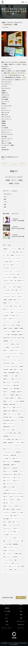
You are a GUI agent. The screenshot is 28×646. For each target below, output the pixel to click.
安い (4, 255)
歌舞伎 (4, 401)
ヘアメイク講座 (6, 334)
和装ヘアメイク (12, 318)
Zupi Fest (14, 493)
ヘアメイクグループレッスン (9, 452)
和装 (13, 325)
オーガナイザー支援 (19, 496)
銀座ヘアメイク (20, 331)
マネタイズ (13, 296)
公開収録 (12, 255)
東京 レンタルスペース (7, 461)
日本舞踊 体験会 (18, 553)
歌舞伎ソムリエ (21, 398)
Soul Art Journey (14, 366)
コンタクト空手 (6, 290)
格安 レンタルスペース (7, 477)
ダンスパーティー (19, 258)
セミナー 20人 (6, 531)
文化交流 (17, 344)
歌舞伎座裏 (22, 401)
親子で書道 (5, 417)
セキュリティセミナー (7, 528)
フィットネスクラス (17, 271)
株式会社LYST (19, 509)
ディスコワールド (14, 268)
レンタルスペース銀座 (7, 306)
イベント (14, 566)
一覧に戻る (14, 164)
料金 (8, 255)
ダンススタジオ (6, 296)
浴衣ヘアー (5, 318)
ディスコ (13, 293)
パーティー (5, 569)
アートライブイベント (15, 356)
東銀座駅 (5, 328)
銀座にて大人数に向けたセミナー (10, 157)
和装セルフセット (16, 480)
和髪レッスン (6, 394)
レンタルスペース (6, 563)
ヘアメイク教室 (6, 356)
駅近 (19, 566)
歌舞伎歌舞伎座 (17, 461)
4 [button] (15, 57)
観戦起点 (5, 442)
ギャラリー (5, 566)
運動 (16, 290)
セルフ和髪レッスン (7, 458)
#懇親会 (20, 180)
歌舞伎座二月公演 (6, 493)
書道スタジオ (13, 420)
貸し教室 (10, 328)
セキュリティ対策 (15, 525)
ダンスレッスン (11, 258)
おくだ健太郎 (6, 398)
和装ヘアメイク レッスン (19, 515)
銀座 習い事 (19, 391)
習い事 (12, 290)
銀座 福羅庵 (6, 518)
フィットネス (6, 274)
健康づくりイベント (7, 471)
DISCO (18, 293)
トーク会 (9, 401)
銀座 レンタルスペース (7, 382)
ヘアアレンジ (6, 353)
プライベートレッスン (13, 341)
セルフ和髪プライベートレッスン (9, 490)
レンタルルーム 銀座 (7, 515)
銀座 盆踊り (5, 388)
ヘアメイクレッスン (7, 321)
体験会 (17, 372)
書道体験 (20, 334)
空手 (14, 287)
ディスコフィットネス (7, 271)
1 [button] (12, 57)
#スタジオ (19, 177)
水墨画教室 (16, 328)
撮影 (5, 207)
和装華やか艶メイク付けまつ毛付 (9, 337)
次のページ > (22, 164)
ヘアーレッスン (20, 309)
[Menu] (25, 2)
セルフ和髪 (5, 261)
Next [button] (25, 44)
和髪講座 (12, 394)
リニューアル (13, 248)
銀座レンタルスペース (18, 299)
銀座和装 (13, 331)
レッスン (17, 264)
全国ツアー (13, 363)
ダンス (5, 196)
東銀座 (19, 248)
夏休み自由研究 (6, 420)
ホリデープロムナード (7, 385)
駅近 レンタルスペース (18, 477)
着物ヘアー (13, 312)
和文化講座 (18, 325)
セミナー (3, 158)
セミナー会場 (20, 420)
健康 (19, 474)
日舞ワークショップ (7, 556)
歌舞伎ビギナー (14, 464)
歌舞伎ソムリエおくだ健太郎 (9, 487)
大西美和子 (21, 366)
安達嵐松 (5, 372)
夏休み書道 (21, 417)
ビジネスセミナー (6, 512)
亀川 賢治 (14, 512)
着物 (18, 274)
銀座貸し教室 (13, 455)
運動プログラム (21, 280)
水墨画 (10, 369)
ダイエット (21, 283)
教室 (5, 199)
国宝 (9, 410)
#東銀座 (8, 180)
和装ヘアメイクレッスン (8, 448)
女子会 (21, 252)
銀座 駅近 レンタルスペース (9, 502)
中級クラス (22, 353)
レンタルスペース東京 (14, 347)
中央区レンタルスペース (15, 350)
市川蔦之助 (15, 556)
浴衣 (4, 264)
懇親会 (23, 566)
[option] (14, 43)
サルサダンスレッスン (20, 255)
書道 (13, 563)
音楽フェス (5, 496)
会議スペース (5, 350)
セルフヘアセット (18, 448)
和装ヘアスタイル (6, 325)
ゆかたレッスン (19, 315)
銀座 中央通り (16, 385)
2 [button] (13, 57)
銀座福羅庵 (5, 341)
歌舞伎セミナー (13, 398)
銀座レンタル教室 (17, 433)
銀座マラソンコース (19, 439)
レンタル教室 (6, 347)
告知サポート (13, 499)
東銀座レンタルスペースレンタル (9, 414)
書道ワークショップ (13, 417)
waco (19, 360)
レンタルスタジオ (6, 283)
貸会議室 (10, 299)
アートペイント (13, 360)
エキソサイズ (14, 283)
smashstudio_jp (20, 493)
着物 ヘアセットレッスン (18, 458)
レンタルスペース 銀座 (19, 442)
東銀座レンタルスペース (8, 302)
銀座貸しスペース (6, 379)
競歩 (13, 439)
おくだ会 (20, 410)
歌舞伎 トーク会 (6, 525)
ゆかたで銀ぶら (17, 382)
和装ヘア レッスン (18, 537)
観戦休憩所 (11, 442)
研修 (10, 566)
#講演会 (11, 183)
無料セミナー (16, 528)
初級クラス (5, 391)
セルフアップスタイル (7, 277)
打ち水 (11, 388)
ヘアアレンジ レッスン (7, 445)
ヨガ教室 (12, 344)
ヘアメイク (10, 287)
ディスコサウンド (6, 293)
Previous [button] (2, 44)
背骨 (15, 280)
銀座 (15, 560)
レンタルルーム (18, 302)
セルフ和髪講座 (12, 391)
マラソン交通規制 (6, 439)
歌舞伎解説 (5, 404)
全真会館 (19, 287)
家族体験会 (5, 375)
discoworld (16, 306)
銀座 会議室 (6, 509)
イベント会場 (15, 401)
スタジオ (17, 563)
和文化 (4, 287)
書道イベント (20, 414)
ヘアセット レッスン (7, 537)
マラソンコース (13, 436)
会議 (5, 204)
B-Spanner (11, 496)
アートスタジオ (6, 366)
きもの (20, 277)
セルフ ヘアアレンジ (14, 518)
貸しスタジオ (13, 274)
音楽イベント (6, 499)
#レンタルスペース (10, 177)
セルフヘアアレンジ (14, 353)
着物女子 (15, 277)
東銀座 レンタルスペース (8, 506)
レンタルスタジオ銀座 (7, 433)
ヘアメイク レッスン (18, 445)
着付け (12, 264)
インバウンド (6, 344)
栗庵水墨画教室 (12, 372)
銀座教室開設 (15, 544)
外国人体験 (5, 369)
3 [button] (14, 57)
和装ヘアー (11, 261)
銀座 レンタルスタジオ (7, 483)
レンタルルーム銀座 (13, 375)
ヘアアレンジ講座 (16, 321)
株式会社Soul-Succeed (7, 474)
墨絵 (21, 369)
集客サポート (19, 499)
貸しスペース (5, 360)
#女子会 (17, 183)
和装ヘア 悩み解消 (7, 521)
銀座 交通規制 (16, 388)
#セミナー (14, 180)
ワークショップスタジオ (8, 560)
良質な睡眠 (15, 471)
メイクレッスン (12, 309)
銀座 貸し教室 (12, 404)
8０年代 (11, 280)
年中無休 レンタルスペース (9, 547)
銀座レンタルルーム (7, 407)
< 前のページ (5, 164)
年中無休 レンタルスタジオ (9, 550)
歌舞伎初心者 (14, 410)
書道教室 (21, 328)
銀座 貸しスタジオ (7, 468)
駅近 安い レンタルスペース (8, 423)
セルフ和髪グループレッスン (9, 534)
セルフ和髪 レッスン (15, 531)
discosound (5, 280)
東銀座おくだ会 (19, 394)
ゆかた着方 (12, 315)
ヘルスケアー (21, 471)
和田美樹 (5, 299)
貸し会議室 (12, 509)
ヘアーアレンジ (6, 312)
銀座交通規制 (6, 436)
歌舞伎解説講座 (6, 464)
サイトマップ (21, 628)
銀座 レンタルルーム (7, 480)
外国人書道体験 (14, 334)
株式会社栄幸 (14, 468)
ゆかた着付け (6, 315)
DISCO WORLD (6, 268)
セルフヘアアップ (20, 312)
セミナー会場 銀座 (7, 544)
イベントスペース (20, 363)
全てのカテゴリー (8, 194)
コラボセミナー (20, 296)
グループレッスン (6, 331)
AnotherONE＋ (6, 455)
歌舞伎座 (5, 410)
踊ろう (21, 306)
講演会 (10, 569)
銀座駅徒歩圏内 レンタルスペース (9, 426)
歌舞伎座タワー (6, 248)
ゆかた (8, 264)
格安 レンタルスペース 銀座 (8, 429)
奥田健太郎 (18, 452)
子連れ (15, 569)
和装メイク (5, 309)
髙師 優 (15, 474)
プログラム (21, 290)
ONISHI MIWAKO (6, 363)
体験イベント (16, 369)
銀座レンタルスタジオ (16, 379)
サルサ (4, 258)
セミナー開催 (20, 512)
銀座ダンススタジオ (17, 407)
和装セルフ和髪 (21, 337)
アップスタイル (18, 261)
